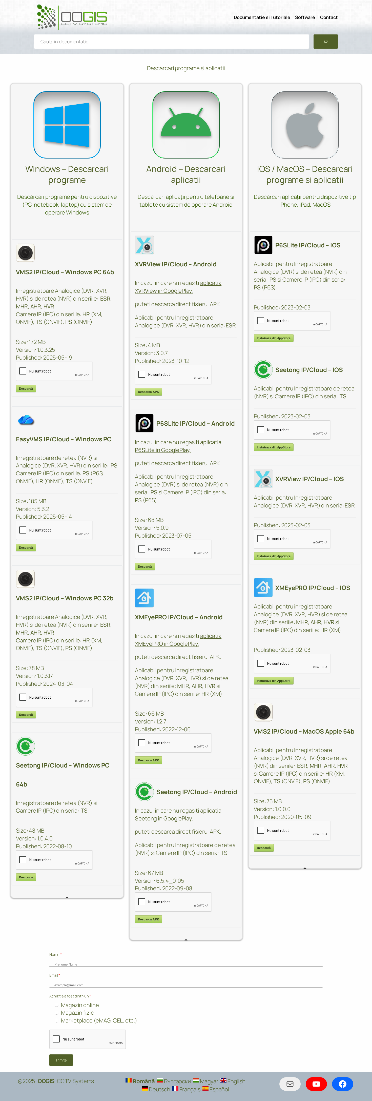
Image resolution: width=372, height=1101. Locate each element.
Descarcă (26, 388)
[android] (186, 125)
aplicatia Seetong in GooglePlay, (178, 814)
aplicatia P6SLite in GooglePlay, (178, 446)
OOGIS (46, 1081)
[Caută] (326, 41)
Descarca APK (148, 391)
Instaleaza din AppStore (274, 338)
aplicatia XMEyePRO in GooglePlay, (178, 639)
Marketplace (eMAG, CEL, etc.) (99, 1020)
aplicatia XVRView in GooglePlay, (178, 286)
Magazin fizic (77, 1012)
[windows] (67, 125)
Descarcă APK (148, 919)
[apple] (305, 125)
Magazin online (80, 1005)
